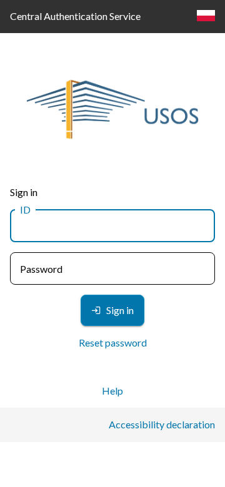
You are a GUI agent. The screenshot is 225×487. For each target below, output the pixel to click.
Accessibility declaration (162, 424)
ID (25, 209)
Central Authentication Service (75, 16)
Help (112, 390)
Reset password (113, 342)
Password (41, 269)
